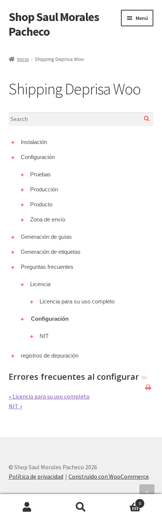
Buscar (81, 507)
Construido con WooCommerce (109, 476)
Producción (44, 189)
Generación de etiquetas (51, 252)
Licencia (40, 284)
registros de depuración (49, 355)
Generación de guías (46, 236)
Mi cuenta (27, 507)
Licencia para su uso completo (77, 301)
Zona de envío (47, 219)
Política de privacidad (36, 476)
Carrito (124, 500)
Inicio (23, 59)
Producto (41, 204)
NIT (44, 336)
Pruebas (40, 174)
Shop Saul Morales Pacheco (54, 24)
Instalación (34, 142)
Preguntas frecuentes (47, 267)
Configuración (38, 157)
